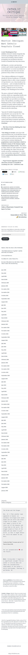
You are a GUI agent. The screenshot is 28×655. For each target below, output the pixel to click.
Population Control (7, 191)
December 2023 (5, 366)
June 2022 (3, 423)
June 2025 (3, 308)
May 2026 (3, 273)
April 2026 (3, 276)
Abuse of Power (14, 187)
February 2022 (5, 436)
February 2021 (5, 474)
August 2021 (4, 455)
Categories (3, 500)
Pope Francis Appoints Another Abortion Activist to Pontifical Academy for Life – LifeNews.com (12, 162)
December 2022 (5, 404)
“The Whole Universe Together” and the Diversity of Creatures (11, 251)
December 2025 (5, 289)
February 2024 (5, 359)
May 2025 (3, 311)
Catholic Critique (14, 11)
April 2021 (3, 468)
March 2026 (4, 279)
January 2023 (4, 401)
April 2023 (3, 391)
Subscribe (5, 238)
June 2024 (3, 346)
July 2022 (3, 420)
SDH (4, 184)
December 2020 (5, 481)
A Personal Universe (6, 255)
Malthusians (5, 188)
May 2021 (3, 465)
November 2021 (5, 446)
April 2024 (3, 353)
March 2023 (4, 394)
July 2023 (3, 382)
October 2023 (4, 372)
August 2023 (4, 378)
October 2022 (4, 410)
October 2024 (4, 334)
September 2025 (5, 298)
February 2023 (5, 398)
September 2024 (5, 337)
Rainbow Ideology (12, 193)
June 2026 (3, 270)
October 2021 (4, 449)
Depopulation (13, 195)
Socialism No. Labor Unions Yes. (9, 258)
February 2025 (5, 321)
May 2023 (3, 388)
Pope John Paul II (15, 190)
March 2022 (4, 433)
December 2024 (5, 327)
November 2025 (5, 292)
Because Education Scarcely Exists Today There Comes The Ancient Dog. (12, 262)
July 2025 (3, 305)
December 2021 (5, 442)
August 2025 (4, 302)
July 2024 (3, 343)
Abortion (6, 187)
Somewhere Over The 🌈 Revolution (19, 215)
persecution (14, 188)
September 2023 (5, 375)
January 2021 (4, 478)
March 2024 (4, 356)
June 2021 (3, 462)
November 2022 (5, 407)
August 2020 (4, 487)
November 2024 (5, 330)
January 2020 (4, 490)
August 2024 (4, 340)
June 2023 (3, 385)
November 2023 (5, 369)
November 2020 (5, 484)
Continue (4, 123)
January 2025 (4, 324)
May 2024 (3, 350)
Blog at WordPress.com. (14, 653)
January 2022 (4, 439)
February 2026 (5, 282)
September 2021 (5, 452)
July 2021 (3, 458)
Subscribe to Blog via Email (9, 226)
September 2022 (5, 414)
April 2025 (3, 314)
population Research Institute (16, 155)
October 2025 (4, 295)
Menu (15, 2)
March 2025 (4, 318)
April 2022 (3, 430)
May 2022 (3, 426)
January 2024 (4, 362)
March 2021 (4, 471)
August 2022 (4, 417)
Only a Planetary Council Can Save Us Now (12, 207)
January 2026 (4, 286)
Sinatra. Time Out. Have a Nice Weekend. (12, 247)
